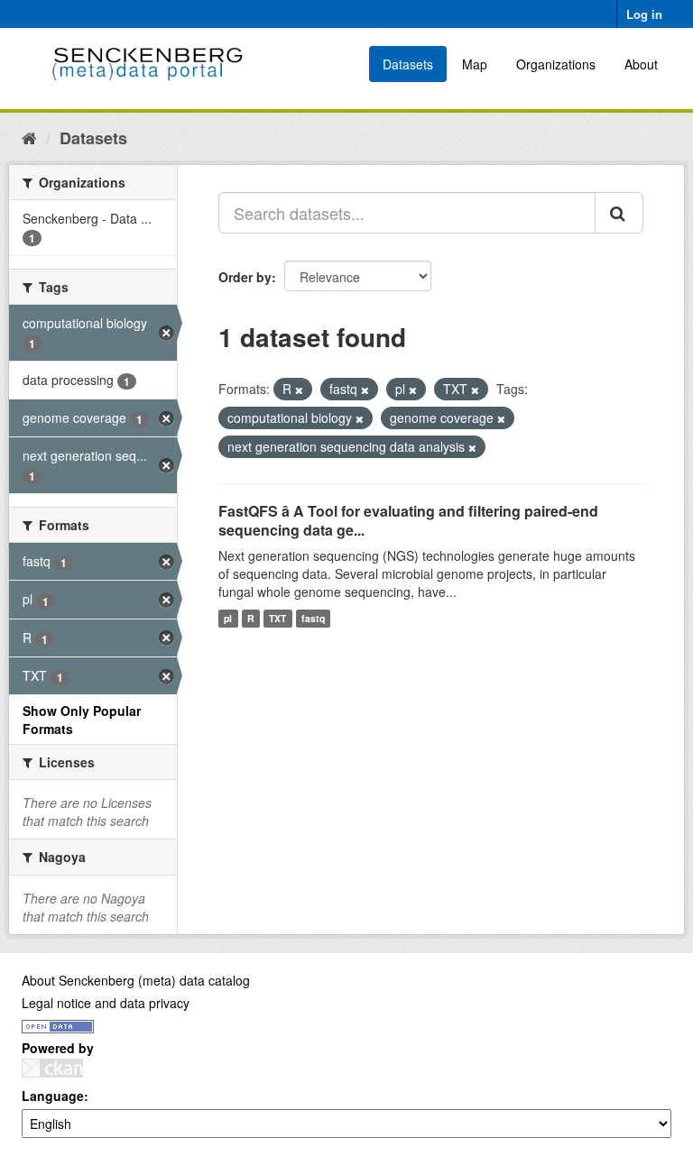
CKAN (52, 1068)
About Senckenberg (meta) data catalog (136, 980)
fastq (313, 618)
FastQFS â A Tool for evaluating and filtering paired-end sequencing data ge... (408, 520)
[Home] (29, 137)
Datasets (408, 64)
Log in (644, 14)
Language (53, 1096)
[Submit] (619, 213)
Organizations (556, 64)
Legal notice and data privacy (105, 1003)
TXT (277, 618)
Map (474, 64)
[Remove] (299, 389)
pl (228, 618)
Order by (245, 277)
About (641, 64)
